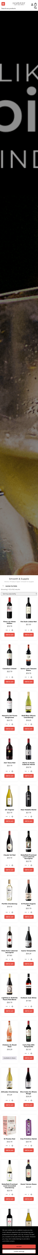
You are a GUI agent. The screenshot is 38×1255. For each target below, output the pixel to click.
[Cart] (35, 4)
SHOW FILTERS (11, 585)
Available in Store (9, 1058)
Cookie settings (19, 1251)
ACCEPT (19, 1246)
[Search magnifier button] (35, 8)
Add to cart (9, 635)
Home (6, 581)
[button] (3, 4)
